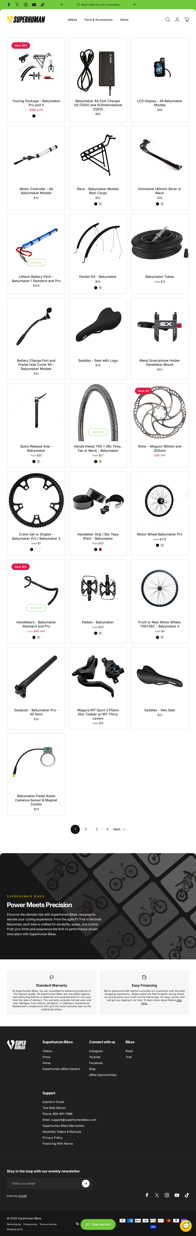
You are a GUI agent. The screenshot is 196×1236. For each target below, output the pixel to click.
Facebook (96, 1063)
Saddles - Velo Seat (159, 710)
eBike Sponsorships (102, 1075)
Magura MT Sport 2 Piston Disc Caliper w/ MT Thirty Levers (98, 714)
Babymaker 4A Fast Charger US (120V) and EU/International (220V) (98, 105)
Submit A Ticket (53, 1102)
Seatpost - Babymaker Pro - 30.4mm (36, 712)
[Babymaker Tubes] (159, 243)
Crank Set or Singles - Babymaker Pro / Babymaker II (36, 536)
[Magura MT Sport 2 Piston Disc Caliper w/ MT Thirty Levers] (98, 676)
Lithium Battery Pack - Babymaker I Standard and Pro (36, 279)
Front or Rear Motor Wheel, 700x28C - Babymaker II (159, 624)
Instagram (96, 1051)
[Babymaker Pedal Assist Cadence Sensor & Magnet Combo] (36, 762)
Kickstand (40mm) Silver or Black (159, 191)
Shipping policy (15, 1229)
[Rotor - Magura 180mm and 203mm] (159, 412)
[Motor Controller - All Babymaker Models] (36, 155)
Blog (92, 1069)
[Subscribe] (86, 1183)
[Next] (134, 4)
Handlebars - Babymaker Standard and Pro (36, 624)
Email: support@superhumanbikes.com (69, 1120)
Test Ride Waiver (54, 1108)
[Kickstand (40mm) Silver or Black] (159, 155)
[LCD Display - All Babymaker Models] (159, 67)
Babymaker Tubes (159, 277)
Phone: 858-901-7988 (57, 1114)
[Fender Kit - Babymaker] (98, 243)
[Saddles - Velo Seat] (159, 676)
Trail (129, 1057)
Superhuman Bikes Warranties (63, 1126)
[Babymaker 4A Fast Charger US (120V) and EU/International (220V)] (98, 67)
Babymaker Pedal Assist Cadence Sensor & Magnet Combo (36, 800)
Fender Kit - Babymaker (98, 277)
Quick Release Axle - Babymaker (36, 448)
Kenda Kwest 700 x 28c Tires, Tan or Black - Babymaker (98, 448)
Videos (47, 1051)
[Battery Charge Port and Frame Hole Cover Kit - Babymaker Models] (36, 326)
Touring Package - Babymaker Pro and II (36, 103)
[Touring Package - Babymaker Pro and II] (36, 67)
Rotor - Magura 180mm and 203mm (159, 448)
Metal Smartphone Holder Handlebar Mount (160, 362)
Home (46, 1063)
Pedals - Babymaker (98, 622)
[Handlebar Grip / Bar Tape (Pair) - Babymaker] (98, 500)
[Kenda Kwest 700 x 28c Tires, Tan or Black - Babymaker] (98, 412)
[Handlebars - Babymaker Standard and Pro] (36, 588)
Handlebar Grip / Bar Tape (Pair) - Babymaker (98, 536)
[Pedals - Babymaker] (98, 588)
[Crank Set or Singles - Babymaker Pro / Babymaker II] (36, 500)
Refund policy (14, 1224)
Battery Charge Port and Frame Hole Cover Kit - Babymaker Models (36, 364)
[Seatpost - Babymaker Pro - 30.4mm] (36, 676)
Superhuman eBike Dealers (61, 1069)
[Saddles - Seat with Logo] (98, 326)
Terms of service (48, 1224)
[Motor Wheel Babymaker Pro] (159, 500)
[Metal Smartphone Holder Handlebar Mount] (159, 326)
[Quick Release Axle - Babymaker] (36, 412)
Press (46, 1057)
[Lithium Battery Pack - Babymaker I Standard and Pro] (36, 243)
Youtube (94, 1057)
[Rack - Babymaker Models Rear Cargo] (98, 155)
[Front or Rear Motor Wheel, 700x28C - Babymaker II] (159, 588)
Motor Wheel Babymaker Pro (159, 534)
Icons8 (22, 1195)
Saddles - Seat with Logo (98, 360)
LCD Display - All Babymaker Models (159, 103)
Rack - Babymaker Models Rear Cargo (98, 191)
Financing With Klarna (57, 1143)
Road (129, 1051)
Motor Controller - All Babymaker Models (36, 191)
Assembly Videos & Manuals (61, 1131)
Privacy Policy (52, 1137)
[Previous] (62, 4)
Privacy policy (30, 1224)
